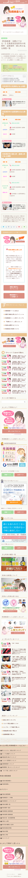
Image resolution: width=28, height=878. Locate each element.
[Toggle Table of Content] (23, 76)
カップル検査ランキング (8, 753)
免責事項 (19, 874)
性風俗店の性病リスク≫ (12, 328)
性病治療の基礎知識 (7, 814)
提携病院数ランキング (8, 763)
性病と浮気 (5, 834)
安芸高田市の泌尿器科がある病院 (11, 80)
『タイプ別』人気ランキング (9, 770)
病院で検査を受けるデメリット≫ (14, 314)
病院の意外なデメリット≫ (14, 288)
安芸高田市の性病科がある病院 (11, 78)
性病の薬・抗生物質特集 (8, 817)
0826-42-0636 (15, 123)
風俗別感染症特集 (7, 828)
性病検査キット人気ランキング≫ (14, 318)
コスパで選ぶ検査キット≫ (10, 723)
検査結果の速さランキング (9, 757)
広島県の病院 (4, 38)
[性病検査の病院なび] (14, 13)
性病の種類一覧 (6, 804)
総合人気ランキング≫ (9, 720)
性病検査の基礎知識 (7, 811)
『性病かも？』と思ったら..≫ (13, 321)
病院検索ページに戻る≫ (12, 310)
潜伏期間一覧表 (6, 807)
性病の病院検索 (6, 794)
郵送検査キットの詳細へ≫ (14, 296)
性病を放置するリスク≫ (12, 325)
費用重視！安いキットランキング (11, 767)
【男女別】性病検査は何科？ (15, 69)
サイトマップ (5, 838)
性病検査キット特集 (7, 797)
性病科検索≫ (5, 784)
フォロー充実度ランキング (9, 760)
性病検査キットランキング (9, 801)
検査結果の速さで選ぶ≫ (10, 730)
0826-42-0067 (15, 182)
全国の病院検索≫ (7, 780)
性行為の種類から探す (8, 824)
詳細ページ (8, 474)
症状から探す (5, 821)
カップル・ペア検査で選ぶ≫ (11, 727)
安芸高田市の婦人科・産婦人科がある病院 (13, 81)
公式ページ (20, 474)
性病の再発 (5, 831)
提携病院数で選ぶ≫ (9, 734)
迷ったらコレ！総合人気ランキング (11, 750)
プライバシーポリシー (11, 874)
